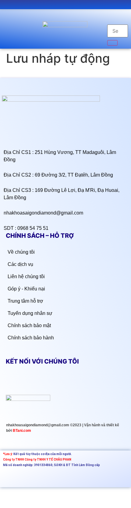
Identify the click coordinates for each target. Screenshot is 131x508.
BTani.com (22, 430)
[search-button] (112, 43)
